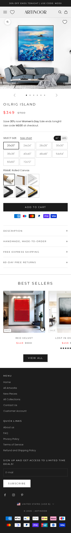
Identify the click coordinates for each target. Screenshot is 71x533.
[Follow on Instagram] (13, 495)
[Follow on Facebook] (5, 495)
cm (64, 138)
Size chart (26, 138)
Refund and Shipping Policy (19, 450)
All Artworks (10, 388)
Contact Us (10, 405)
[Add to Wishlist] (68, 20)
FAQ (5, 433)
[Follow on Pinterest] (22, 495)
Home (7, 382)
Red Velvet (24, 338)
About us (8, 427)
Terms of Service (13, 444)
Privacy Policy (11, 439)
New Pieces (10, 393)
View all (35, 357)
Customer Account (15, 411)
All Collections (11, 399)
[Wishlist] (12, 12)
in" (57, 138)
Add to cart (35, 207)
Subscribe (17, 483)
